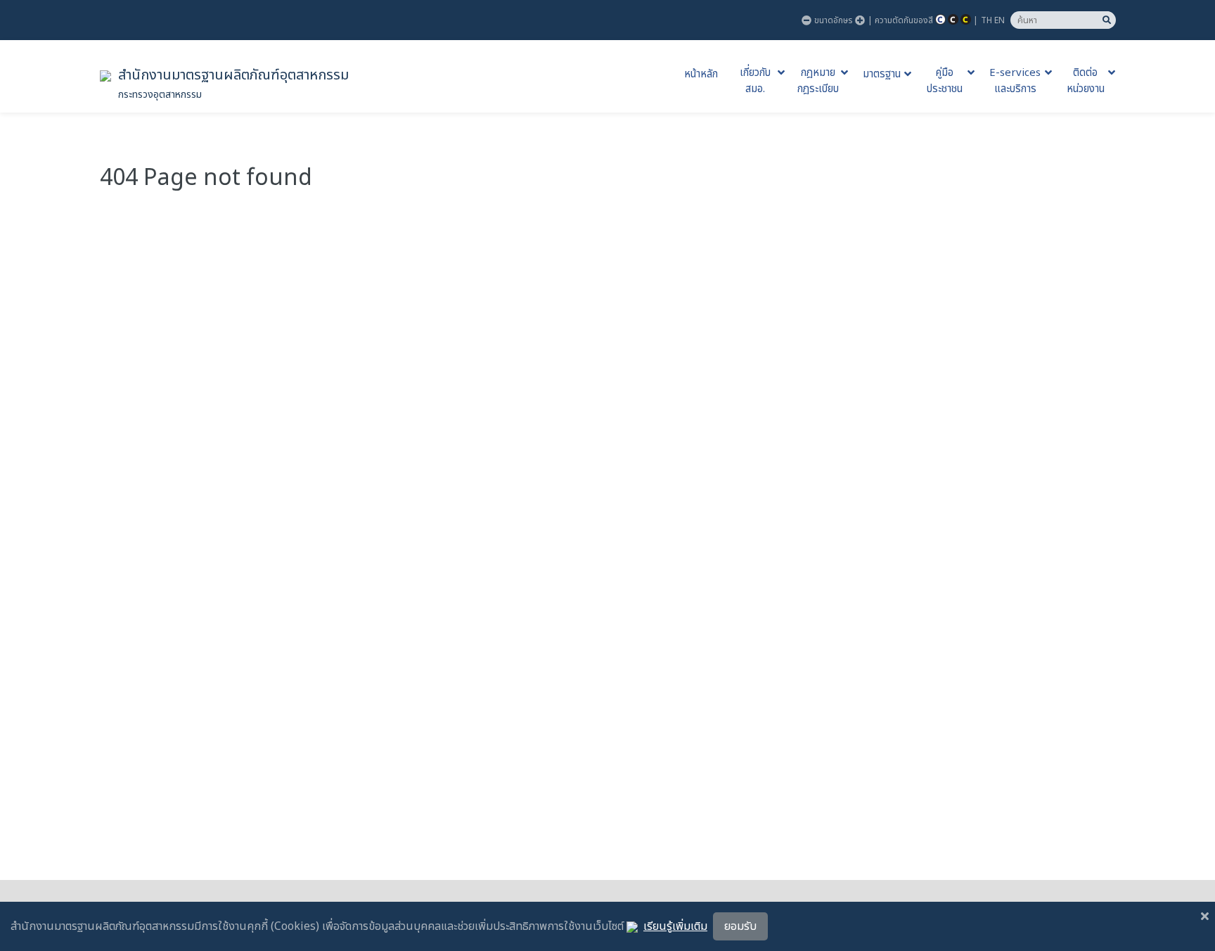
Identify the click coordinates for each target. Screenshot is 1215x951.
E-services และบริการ (1015, 81)
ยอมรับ (740, 926)
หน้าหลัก (701, 74)
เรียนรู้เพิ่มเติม (675, 926)
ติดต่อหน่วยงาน (1086, 81)
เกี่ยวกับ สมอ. (755, 81)
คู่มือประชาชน (945, 81)
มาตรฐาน (882, 74)
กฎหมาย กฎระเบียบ (818, 81)
